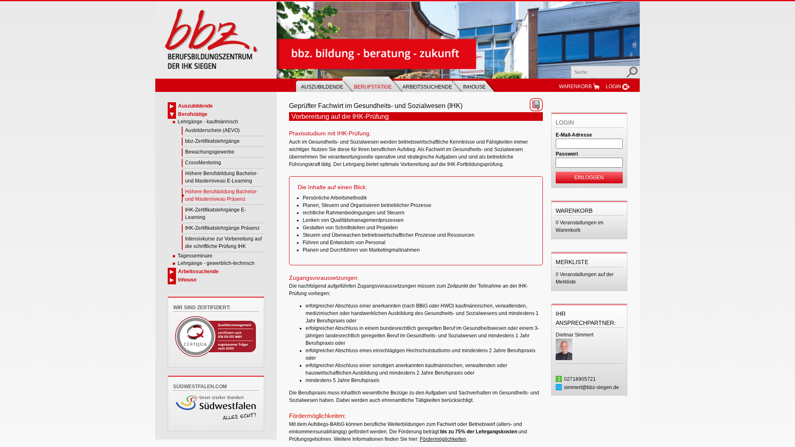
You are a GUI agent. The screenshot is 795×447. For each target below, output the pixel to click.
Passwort (567, 154)
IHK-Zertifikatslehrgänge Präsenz (222, 228)
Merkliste (572, 262)
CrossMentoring (203, 163)
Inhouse (474, 87)
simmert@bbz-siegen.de (591, 387)
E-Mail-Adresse (574, 135)
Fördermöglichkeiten (443, 439)
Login (613, 86)
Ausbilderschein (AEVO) (212, 130)
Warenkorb (575, 86)
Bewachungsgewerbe (209, 152)
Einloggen (589, 177)
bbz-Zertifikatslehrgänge (212, 141)
